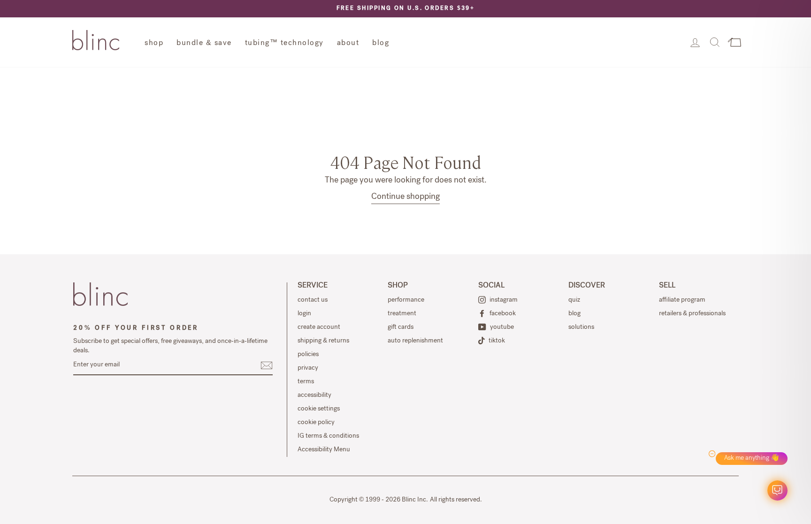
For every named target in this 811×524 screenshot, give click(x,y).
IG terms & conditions (328, 436)
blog (380, 43)
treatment (402, 314)
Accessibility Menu (324, 450)
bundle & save (204, 43)
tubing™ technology (284, 43)
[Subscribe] (266, 365)
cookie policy (316, 422)
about (348, 43)
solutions (581, 327)
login (304, 314)
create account (319, 327)
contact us (313, 300)
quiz (574, 300)
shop (154, 43)
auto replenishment (415, 341)
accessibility (314, 395)
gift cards (400, 327)
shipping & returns (323, 341)
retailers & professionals (692, 314)
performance (406, 300)
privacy (308, 368)
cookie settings (319, 409)
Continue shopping (405, 197)
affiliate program (682, 300)
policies (308, 354)
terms (306, 382)
